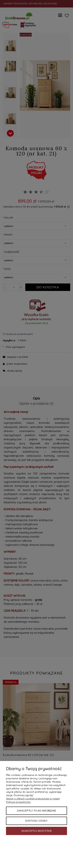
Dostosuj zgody (36, 821)
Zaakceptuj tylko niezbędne (36, 810)
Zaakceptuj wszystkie (36, 831)
